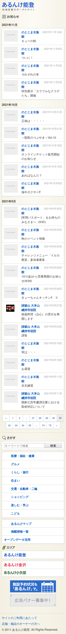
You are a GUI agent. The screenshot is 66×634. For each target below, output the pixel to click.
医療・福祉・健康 (22, 456)
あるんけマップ (21, 523)
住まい (15, 480)
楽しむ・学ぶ (20, 505)
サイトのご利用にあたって (19, 618)
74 (43, 425)
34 (23, 425)
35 (29, 425)
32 (9, 425)
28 (40, 418)
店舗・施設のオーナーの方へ (21, 624)
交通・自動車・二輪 (24, 489)
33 (16, 425)
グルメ (15, 464)
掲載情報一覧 (20, 531)
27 (33, 418)
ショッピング (20, 497)
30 (53, 418)
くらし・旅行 (20, 472)
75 (50, 425)
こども (15, 513)
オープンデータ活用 (17, 539)
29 (46, 418)
